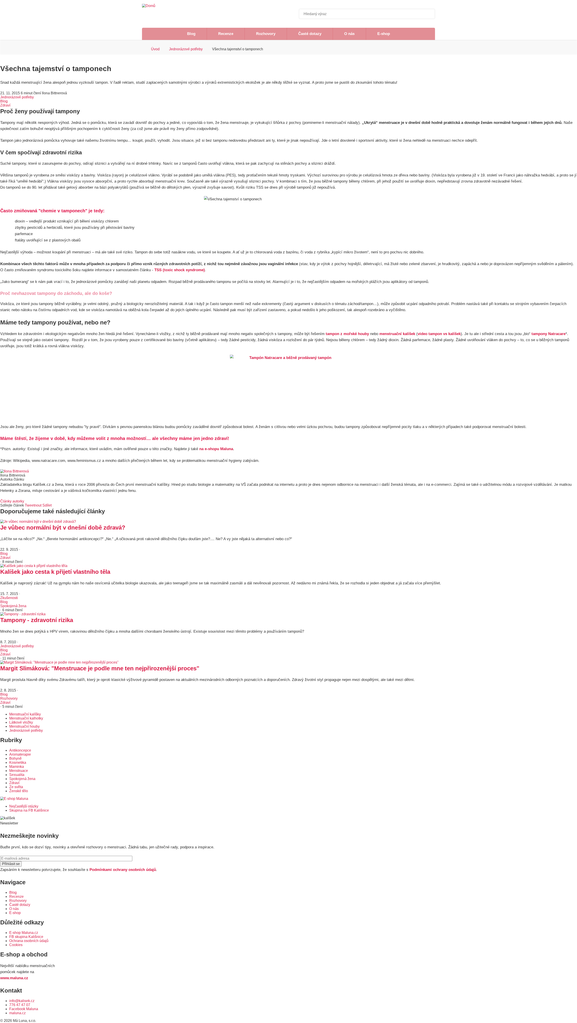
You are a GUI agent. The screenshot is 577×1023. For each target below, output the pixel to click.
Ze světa (16, 787)
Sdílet (47, 505)
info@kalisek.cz (21, 1001)
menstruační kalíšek (397, 334)
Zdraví (5, 105)
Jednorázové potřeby (186, 49)
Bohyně (15, 758)
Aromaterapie (20, 754)
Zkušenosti (9, 598)
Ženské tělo (18, 791)
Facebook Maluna (23, 1009)
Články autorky (12, 501)
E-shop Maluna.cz (23, 933)
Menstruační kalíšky (25, 714)
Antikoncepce (20, 750)
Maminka (16, 766)
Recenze (225, 34)
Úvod (155, 49)
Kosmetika (17, 762)
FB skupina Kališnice (26, 937)
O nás (349, 34)
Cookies (16, 945)
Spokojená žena (13, 606)
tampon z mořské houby (347, 334)
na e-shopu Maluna (216, 449)
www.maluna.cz (14, 978)
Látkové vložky (21, 722)
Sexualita (16, 775)
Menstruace (18, 771)
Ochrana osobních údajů (28, 941)
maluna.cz (17, 1013)
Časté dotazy (309, 34)
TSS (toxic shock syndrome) (179, 270)
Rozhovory (265, 34)
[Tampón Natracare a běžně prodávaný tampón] (288, 386)
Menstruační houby (24, 726)
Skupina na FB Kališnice (29, 810)
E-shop (383, 34)
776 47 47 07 (19, 1005)
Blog (191, 34)
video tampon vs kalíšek (439, 334)
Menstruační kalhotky (26, 718)
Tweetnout (33, 505)
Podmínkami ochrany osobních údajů (122, 870)
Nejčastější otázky (23, 806)
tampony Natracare (548, 334)
